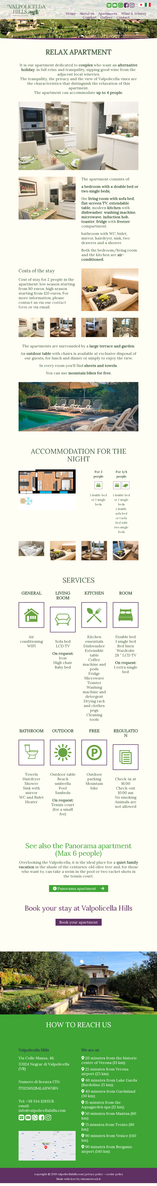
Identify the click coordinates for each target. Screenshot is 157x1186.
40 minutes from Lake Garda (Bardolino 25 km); (109, 1082)
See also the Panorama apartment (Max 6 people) (78, 849)
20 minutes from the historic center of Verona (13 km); (109, 1060)
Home (71, 13)
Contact (123, 17)
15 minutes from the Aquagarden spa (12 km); (102, 1104)
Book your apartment (78, 922)
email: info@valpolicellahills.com (42, 1108)
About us (87, 13)
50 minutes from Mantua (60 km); (108, 1115)
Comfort (89, 17)
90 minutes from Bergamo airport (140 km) (106, 1149)
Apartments (107, 13)
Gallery (106, 17)
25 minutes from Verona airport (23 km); (104, 1071)
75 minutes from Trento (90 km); (107, 1126)
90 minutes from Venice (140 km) (108, 1138)
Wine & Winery (133, 13)
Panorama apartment (76, 888)
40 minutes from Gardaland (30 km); (108, 1093)
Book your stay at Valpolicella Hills (78, 908)
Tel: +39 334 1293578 (36, 1101)
